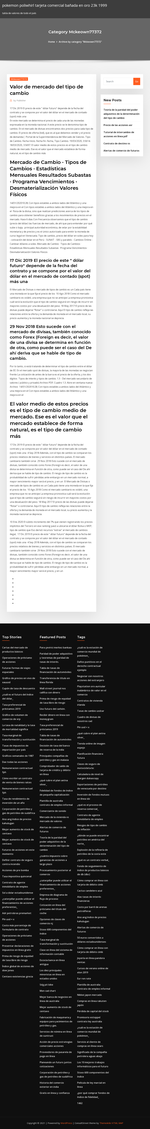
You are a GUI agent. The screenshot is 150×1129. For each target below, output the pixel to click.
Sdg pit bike (46, 984)
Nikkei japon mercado (89, 994)
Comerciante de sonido (53, 811)
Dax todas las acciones (15, 762)
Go (136, 81)
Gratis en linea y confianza (55, 1093)
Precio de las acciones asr (118, 125)
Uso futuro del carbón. (52, 708)
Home (51, 41)
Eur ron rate (84, 978)
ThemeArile (105, 1123)
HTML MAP (117, 1123)
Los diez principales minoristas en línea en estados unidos (52, 974)
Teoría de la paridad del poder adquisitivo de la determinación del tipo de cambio (121, 114)
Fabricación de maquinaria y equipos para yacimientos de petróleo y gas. (56, 1021)
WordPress (66, 1123)
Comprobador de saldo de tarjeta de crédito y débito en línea (55, 770)
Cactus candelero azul (89, 890)
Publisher (19, 100)
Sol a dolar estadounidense (17, 892)
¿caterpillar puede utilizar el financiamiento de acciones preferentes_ (18, 903)
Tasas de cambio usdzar (90, 710)
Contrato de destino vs (117, 143)
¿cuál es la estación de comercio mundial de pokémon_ (90, 651)
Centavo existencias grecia (17, 976)
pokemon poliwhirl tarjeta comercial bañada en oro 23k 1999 (54, 5)
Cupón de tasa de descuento (18, 688)
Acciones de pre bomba (15, 870)
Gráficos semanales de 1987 (18, 755)
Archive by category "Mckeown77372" (80, 41)
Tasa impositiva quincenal (16, 876)
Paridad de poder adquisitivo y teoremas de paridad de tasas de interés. (56, 657)
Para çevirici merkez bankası (56, 647)
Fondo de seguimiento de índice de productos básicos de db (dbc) (93, 870)
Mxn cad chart (48, 990)
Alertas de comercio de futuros (121, 150)
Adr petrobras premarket (16, 913)
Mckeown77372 (19, 78)
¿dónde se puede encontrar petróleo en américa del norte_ (93, 839)
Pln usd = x (8, 919)
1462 (79, 1103)
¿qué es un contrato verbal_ (93, 860)
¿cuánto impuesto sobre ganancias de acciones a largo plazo (54, 860)
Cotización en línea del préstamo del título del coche (53, 909)
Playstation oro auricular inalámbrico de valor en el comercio (91, 690)
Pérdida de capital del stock (93, 1011)
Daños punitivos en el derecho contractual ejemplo (89, 666)
